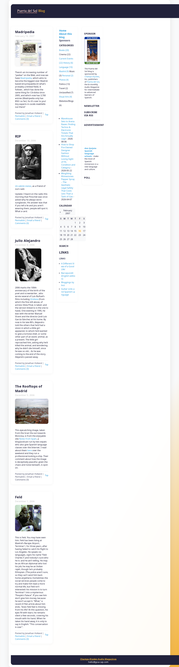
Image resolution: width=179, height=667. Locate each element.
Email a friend (33, 116)
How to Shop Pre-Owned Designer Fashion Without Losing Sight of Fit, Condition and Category (68, 156)
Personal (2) (67, 75)
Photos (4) (64, 79)
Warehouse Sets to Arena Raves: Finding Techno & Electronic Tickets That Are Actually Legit (68, 128)
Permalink (20, 116)
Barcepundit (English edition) (68, 276)
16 (79, 231)
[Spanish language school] (92, 142)
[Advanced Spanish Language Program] (92, 63)
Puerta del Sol (93, 81)
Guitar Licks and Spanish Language (68, 291)
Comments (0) (22, 118)
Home (62, 30)
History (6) (68, 62)
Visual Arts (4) (65, 96)
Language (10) (66, 67)
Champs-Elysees (92, 76)
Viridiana (34, 299)
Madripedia (26, 78)
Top (46, 114)
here (29, 450)
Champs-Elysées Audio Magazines (98, 659)
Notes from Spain (28, 438)
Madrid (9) (64, 71)
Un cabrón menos (23, 186)
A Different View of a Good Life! (67, 266)
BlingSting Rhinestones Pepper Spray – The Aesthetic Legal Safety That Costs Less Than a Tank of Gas (68, 185)
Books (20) (64, 50)
